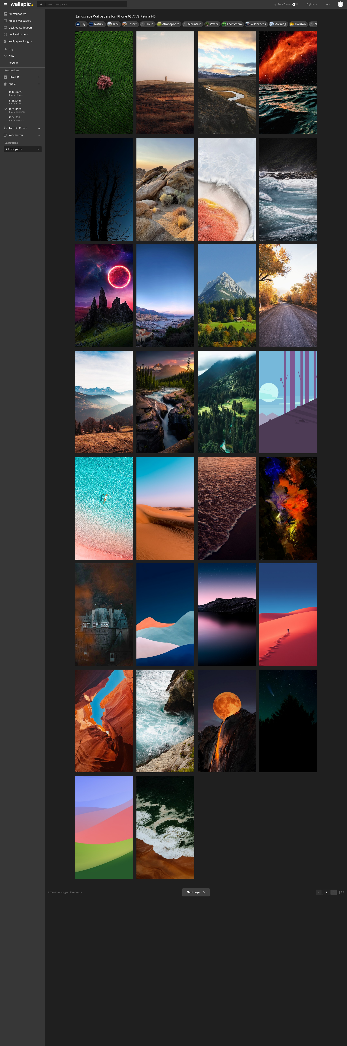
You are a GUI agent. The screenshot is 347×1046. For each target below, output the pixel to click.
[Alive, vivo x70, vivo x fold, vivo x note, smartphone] (227, 189)
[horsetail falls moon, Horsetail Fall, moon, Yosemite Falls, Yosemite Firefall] (227, 721)
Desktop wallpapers (21, 27)
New (11, 55)
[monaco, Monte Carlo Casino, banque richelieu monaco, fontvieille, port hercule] (165, 295)
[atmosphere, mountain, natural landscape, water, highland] (227, 614)
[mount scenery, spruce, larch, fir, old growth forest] (227, 402)
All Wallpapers (17, 14)
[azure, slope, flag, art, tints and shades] (165, 614)
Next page (193, 892)
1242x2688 (15, 92)
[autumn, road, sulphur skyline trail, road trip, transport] (288, 295)
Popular (13, 62)
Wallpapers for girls (21, 41)
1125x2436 (15, 100)
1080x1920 (15, 109)
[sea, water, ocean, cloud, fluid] (288, 189)
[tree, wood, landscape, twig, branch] (104, 189)
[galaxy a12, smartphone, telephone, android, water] (227, 508)
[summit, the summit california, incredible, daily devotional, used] (227, 82)
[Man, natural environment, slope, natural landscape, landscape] (288, 614)
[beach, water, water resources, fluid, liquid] (165, 827)
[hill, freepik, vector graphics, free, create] (165, 82)
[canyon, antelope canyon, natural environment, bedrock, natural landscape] (104, 721)
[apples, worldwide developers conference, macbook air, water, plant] (165, 721)
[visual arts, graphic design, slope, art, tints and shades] (104, 827)
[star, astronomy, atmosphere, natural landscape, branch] (288, 721)
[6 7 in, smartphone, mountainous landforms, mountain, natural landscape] (227, 295)
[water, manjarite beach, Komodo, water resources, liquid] (104, 508)
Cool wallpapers (18, 34)
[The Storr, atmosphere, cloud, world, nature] (104, 295)
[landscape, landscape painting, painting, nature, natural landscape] (165, 402)
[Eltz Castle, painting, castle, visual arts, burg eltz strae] (104, 614)
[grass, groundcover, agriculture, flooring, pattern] (104, 82)
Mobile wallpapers (20, 20)
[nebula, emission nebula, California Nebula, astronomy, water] (288, 82)
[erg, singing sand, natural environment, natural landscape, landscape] (165, 508)
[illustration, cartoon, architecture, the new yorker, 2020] (288, 402)
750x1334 (14, 117)
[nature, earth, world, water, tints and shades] (288, 508)
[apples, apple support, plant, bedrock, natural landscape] (165, 189)
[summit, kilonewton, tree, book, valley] (104, 402)
